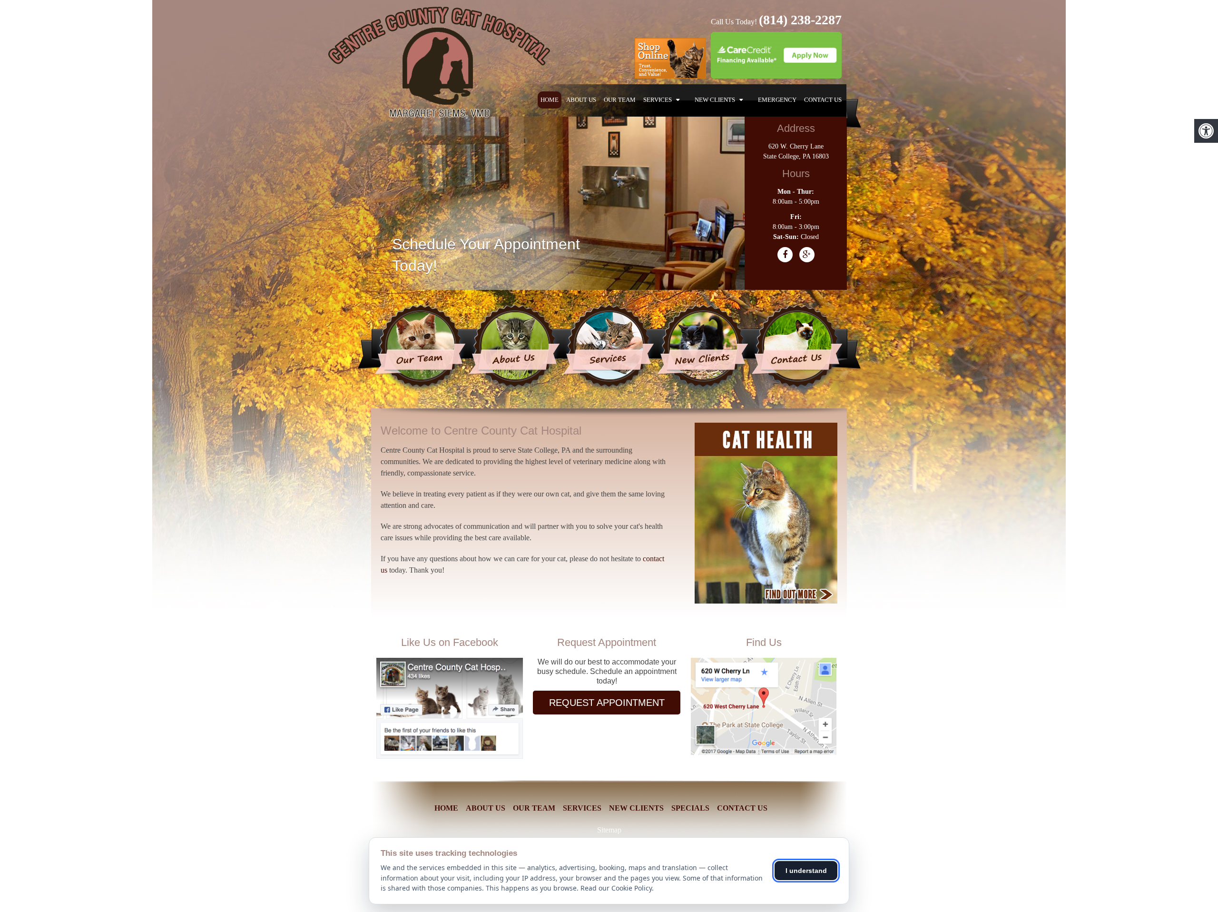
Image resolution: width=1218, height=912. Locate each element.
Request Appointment (607, 702)
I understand (806, 870)
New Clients (715, 99)
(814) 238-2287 (800, 20)
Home (549, 99)
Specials (690, 808)
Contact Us (823, 99)
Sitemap (609, 830)
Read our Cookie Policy (616, 887)
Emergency (777, 99)
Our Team (620, 99)
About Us (581, 99)
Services (657, 99)
